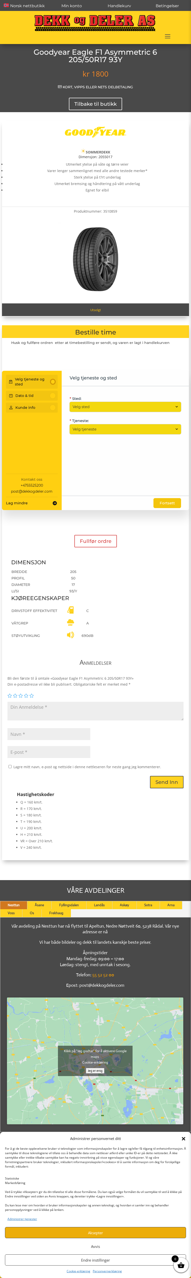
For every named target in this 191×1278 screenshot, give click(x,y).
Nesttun (14, 905)
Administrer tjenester (22, 1219)
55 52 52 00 (103, 975)
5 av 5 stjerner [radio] (31, 695)
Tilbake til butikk (95, 104)
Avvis (95, 1246)
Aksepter (95, 1232)
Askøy (124, 905)
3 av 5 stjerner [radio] (20, 695)
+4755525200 (32, 485)
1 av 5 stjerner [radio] (9, 695)
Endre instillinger (95, 1260)
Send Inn (166, 782)
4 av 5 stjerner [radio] (26, 695)
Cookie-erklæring (78, 1271)
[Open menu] (167, 36)
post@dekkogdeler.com (31, 491)
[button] (183, 1138)
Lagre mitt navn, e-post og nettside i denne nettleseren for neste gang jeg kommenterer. (87, 766)
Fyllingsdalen (69, 905)
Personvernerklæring (107, 1271)
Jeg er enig (95, 1071)
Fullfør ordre (95, 541)
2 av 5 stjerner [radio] (15, 695)
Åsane (39, 905)
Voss (11, 913)
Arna (171, 905)
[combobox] (123, 407)
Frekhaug (56, 913)
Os (32, 913)
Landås (99, 905)
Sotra (148, 905)
